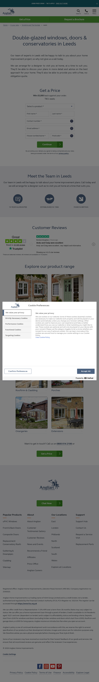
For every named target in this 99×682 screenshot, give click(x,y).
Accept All (86, 371)
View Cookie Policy (42, 337)
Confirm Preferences (17, 371)
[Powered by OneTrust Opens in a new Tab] (85, 378)
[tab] (17, 312)
